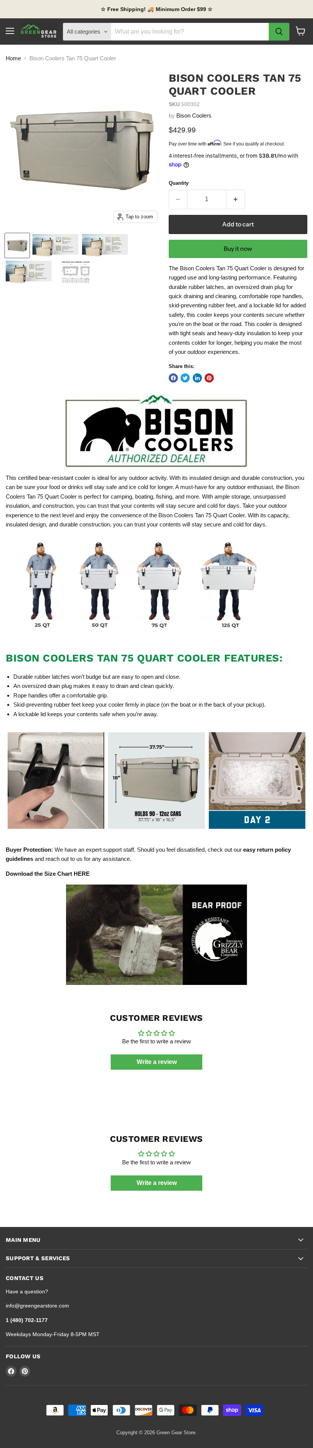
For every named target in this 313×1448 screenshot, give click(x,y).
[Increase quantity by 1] (235, 199)
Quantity (179, 183)
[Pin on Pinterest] (209, 378)
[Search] (279, 31)
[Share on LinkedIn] (197, 378)
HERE (82, 873)
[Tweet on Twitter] (185, 378)
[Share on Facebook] (173, 378)
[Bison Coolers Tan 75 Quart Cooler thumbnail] (17, 245)
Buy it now (238, 248)
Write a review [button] (157, 1062)
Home (13, 58)
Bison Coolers (193, 115)
